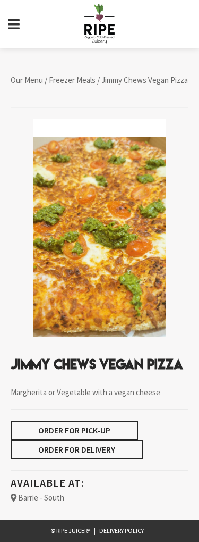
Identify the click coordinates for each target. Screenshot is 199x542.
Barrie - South (40, 498)
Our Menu (27, 80)
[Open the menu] (14, 24)
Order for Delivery (76, 449)
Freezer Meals (73, 80)
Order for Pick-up (74, 430)
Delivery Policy (121, 531)
